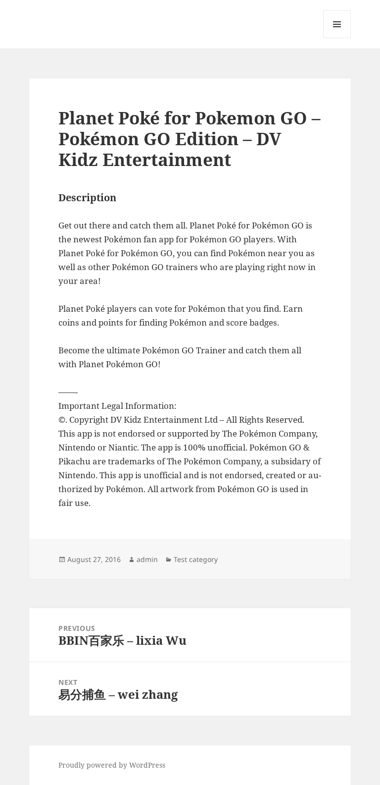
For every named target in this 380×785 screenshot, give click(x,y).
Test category (196, 559)
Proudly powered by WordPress (111, 765)
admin (147, 559)
